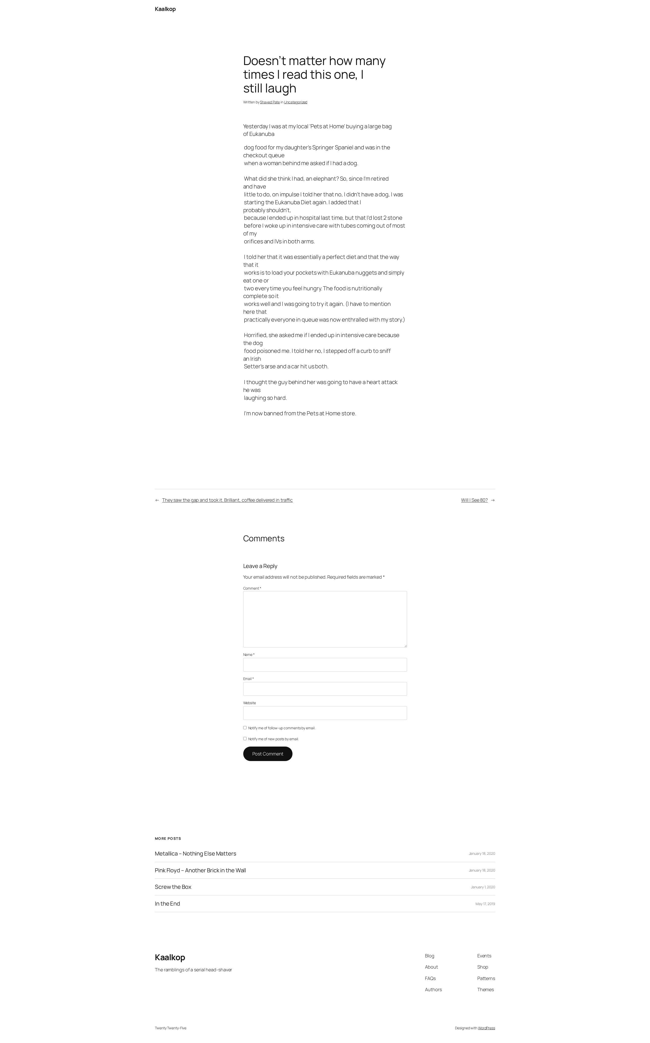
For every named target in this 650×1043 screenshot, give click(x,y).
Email (248, 678)
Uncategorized (295, 102)
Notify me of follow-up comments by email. (281, 727)
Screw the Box (173, 887)
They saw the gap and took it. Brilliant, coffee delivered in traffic (227, 500)
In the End (167, 903)
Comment (252, 588)
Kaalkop (165, 9)
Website (249, 702)
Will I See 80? (474, 500)
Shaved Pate (270, 102)
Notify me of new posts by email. (273, 738)
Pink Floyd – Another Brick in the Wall (200, 870)
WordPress (486, 1027)
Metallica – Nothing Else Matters (195, 853)
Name (249, 654)
